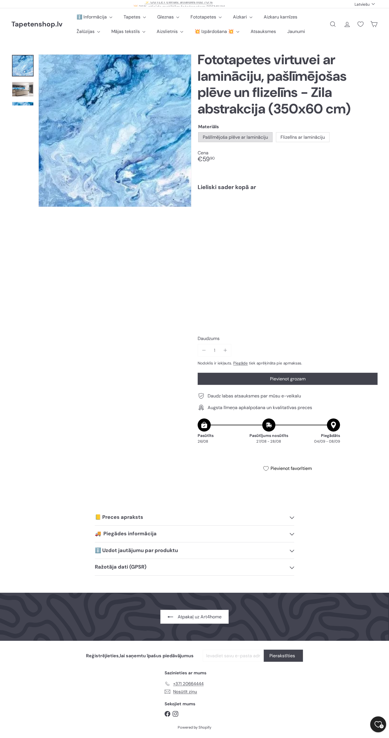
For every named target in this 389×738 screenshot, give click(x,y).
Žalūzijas (86, 31)
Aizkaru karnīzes (280, 17)
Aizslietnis (168, 31)
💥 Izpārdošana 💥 (215, 31)
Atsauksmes (263, 31)
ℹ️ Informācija (92, 17)
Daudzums (209, 338)
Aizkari (240, 17)
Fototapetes (204, 17)
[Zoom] (115, 131)
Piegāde (240, 363)
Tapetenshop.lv (36, 24)
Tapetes (133, 17)
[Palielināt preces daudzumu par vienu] (225, 350)
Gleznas (166, 17)
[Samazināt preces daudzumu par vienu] (204, 350)
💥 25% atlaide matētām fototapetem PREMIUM (179, 4)
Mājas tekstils (126, 31)
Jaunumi (296, 31)
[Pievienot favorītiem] (370, 206)
